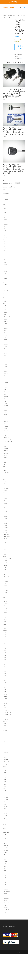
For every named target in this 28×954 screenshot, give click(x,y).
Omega (6, 612)
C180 (5, 545)
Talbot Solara (7, 717)
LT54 (5, 884)
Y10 (5, 505)
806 (5, 689)
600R (5, 446)
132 (5, 790)
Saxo (5, 273)
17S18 (5, 822)
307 (5, 662)
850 (5, 310)
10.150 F (6, 514)
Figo (5, 389)
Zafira (5, 622)
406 (5, 671)
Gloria (5, 565)
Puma (5, 419)
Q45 (5, 464)
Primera (6, 581)
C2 (4, 250)
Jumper (6, 264)
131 (5, 305)
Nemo (5, 269)
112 (5, 768)
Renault (5, 730)
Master (5, 757)
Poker (5, 811)
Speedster (6, 615)
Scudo (5, 342)
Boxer (5, 696)
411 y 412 (6, 841)
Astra (5, 601)
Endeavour (6, 378)
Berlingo (6, 244)
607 (5, 687)
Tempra (6, 349)
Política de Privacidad (8, 923)
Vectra (5, 619)
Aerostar (6, 359)
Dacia (4, 282)
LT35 (5, 877)
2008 (5, 641)
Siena (5, 346)
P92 (5, 777)
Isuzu (4, 466)
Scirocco (6, 905)
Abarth (4, 189)
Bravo (5, 314)
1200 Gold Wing (8, 441)
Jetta (5, 868)
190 (5, 481)
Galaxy (5, 394)
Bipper (5, 694)
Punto (5, 335)
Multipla (6, 328)
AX (4, 241)
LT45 (5, 880)
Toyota (4, 828)
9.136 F (5, 528)
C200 (5, 547)
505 (5, 678)
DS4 (5, 295)
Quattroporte (7, 538)
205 (5, 643)
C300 (5, 554)
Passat (5, 893)
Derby (5, 854)
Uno (5, 355)
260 (5, 483)
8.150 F (5, 523)
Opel (4, 597)
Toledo (5, 815)
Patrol (5, 579)
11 (4, 732)
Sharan (6, 907)
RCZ (5, 705)
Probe (5, 417)
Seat (4, 788)
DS (3, 293)
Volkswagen (6, 832)
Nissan (4, 556)
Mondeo (6, 408)
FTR (5, 468)
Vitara (5, 826)
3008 (5, 653)
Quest (5, 583)
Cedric (5, 563)
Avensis (6, 830)
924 (5, 723)
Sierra (5, 428)
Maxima (6, 572)
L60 (5, 299)
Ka (4, 398)
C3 (4, 253)
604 (5, 682)
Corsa (5, 606)
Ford (7, 15)
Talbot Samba (7, 714)
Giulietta (6, 199)
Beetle (5, 843)
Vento (5, 914)
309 (5, 666)
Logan (5, 287)
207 (5, 648)
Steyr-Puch (5, 818)
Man (4, 510)
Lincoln (6, 403)
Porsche (5, 721)
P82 (5, 775)
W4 (5, 475)
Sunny (5, 588)
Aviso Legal (5, 924)
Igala (5, 866)
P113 (5, 772)
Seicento (6, 344)
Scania (4, 766)
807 (5, 691)
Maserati (5, 532)
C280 (5, 552)
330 (5, 486)
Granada (6, 396)
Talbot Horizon (7, 712)
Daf (4, 289)
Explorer (6, 385)
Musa (5, 503)
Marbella (6, 806)
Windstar (6, 437)
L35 (5, 567)
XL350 (5, 460)
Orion (5, 412)
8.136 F (5, 521)
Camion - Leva (7, 558)
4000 (5, 208)
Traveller (6, 719)
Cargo (5, 560)
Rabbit (5, 900)
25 (4, 743)
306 (5, 659)
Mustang (6, 410)
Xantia (5, 276)
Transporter (7, 909)
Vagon (5, 912)
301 (5, 655)
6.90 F (5, 518)
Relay (5, 271)
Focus (5, 391)
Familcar (6, 857)
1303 (5, 834)
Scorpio (6, 426)
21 (4, 741)
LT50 (5, 882)
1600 (5, 838)
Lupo (5, 886)
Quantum (6, 898)
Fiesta (5, 387)
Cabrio (5, 219)
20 (4, 739)
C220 (5, 549)
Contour (6, 369)
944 (5, 725)
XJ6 (4, 494)
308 (5, 664)
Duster (5, 284)
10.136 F (6, 511)
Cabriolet (6, 848)
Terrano (6, 590)
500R (5, 444)
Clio (5, 750)
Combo (5, 603)
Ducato (5, 321)
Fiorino (5, 323)
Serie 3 (5, 230)
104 (5, 634)
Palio (5, 330)
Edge (5, 376)
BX (4, 246)
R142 (5, 786)
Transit (5, 435)
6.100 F (5, 516)
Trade (5, 592)
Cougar (6, 371)
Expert (5, 698)
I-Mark (5, 470)
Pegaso (4, 624)
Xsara (5, 278)
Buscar (17, 183)
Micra (5, 574)
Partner (6, 701)
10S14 (5, 819)
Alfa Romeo (6, 193)
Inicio (4, 15)
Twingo (6, 764)
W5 (5, 477)
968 (5, 728)
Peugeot (5, 630)
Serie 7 (5, 235)
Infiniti (4, 462)
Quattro (6, 224)
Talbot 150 (6, 710)
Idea (5, 326)
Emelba (6, 799)
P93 (5, 779)
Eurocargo (6, 488)
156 (5, 195)
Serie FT (6, 291)
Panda (5, 332)
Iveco (4, 479)
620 (5, 628)
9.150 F (5, 530)
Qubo (5, 337)
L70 (5, 569)
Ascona (6, 599)
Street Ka (6, 430)
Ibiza (5, 802)
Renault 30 (6, 761)
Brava (5, 312)
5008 (5, 675)
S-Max (5, 424)
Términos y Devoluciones (9, 926)
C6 (4, 260)
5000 (5, 212)
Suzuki (4, 824)
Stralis (5, 490)
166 (5, 197)
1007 (5, 632)
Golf (5, 864)
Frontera (6, 608)
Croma (5, 319)
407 (5, 673)
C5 (4, 257)
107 (5, 639)
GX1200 (6, 453)
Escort (10, 15)
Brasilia (6, 845)
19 (4, 736)
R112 (5, 782)
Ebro (4, 297)
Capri (5, 366)
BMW (4, 229)
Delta (5, 498)
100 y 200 (6, 206)
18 (4, 734)
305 (5, 657)
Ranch (5, 703)
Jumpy (5, 266)
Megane (6, 759)
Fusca (5, 861)
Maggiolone (7, 891)
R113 (5, 784)
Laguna (6, 755)
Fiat (4, 303)
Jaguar (4, 492)
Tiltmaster (6, 472)
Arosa (5, 795)
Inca (5, 804)
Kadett (5, 610)
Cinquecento (7, 316)
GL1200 (6, 448)
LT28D (5, 873)
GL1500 (6, 451)
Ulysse (5, 353)
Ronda (5, 813)
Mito (5, 202)
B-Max (5, 362)
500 (5, 191)
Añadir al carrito (20, 47)
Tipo (5, 351)
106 (5, 637)
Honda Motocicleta (7, 440)
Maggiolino (6, 889)
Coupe (5, 222)
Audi (4, 204)
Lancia (4, 497)
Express (6, 752)
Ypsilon (6, 507)
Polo (5, 896)
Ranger (6, 421)
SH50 (5, 455)
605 (5, 685)
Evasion (6, 262)
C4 (4, 255)
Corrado (6, 850)
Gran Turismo (7, 536)
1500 (5, 836)
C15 (5, 248)
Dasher (6, 852)
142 (5, 770)
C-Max (5, 364)
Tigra (5, 617)
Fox (5, 859)
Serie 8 (5, 237)
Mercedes (5, 541)
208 (5, 650)
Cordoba (6, 797)
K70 (5, 870)
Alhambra (6, 792)
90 (4, 217)
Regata (5, 339)
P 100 (5, 414)
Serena (5, 585)
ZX (4, 280)
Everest (6, 382)
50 (4, 210)
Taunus (6, 433)
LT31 (5, 875)
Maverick (6, 405)
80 (4, 215)
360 (5, 626)
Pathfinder (6, 576)
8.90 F (5, 525)
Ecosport (6, 373)
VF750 (5, 457)
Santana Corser (8, 903)
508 (5, 680)
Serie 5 (5, 233)
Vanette (6, 595)
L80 (5, 301)
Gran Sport (6, 534)
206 (5, 646)
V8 (4, 226)
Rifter (5, 708)
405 (5, 669)
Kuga (5, 401)
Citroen (4, 239)
